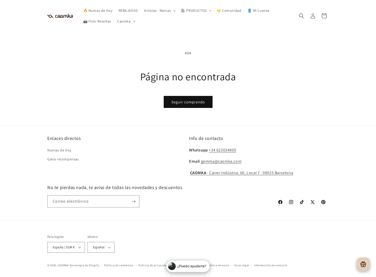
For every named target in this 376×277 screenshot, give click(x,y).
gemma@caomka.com (221, 161)
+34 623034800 (222, 150)
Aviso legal (241, 265)
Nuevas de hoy (59, 150)
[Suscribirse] (133, 201)
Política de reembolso (119, 265)
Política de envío (218, 265)
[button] (159, 10)
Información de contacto (270, 265)
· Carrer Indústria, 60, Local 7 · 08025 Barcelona (241, 172)
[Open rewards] (363, 264)
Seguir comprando (188, 101)
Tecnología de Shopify (84, 265)
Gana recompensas (63, 159)
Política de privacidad (153, 265)
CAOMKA (63, 265)
